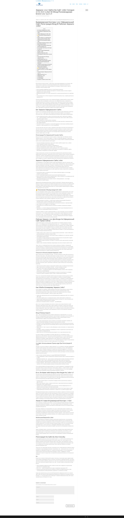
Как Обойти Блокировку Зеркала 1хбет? (44, 42)
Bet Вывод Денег (40, 76)
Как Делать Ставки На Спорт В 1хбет (44, 79)
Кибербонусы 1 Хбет (41, 75)
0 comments (47, 15)
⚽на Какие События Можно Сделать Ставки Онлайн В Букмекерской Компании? (44, 62)
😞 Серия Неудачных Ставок (42, 68)
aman (37, 15)
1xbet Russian (44, 15)
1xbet (48, 132)
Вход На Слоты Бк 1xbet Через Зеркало (44, 69)
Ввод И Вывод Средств (41, 44)
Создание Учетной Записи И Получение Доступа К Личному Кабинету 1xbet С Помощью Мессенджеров (44, 65)
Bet (37, 55)
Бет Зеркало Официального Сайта (43, 30)
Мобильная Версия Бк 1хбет (42, 52)
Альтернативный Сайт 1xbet (42, 59)
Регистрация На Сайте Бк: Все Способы (44, 54)
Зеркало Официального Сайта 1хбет (44, 33)
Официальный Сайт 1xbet (42, 74)
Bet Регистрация (40, 78)
